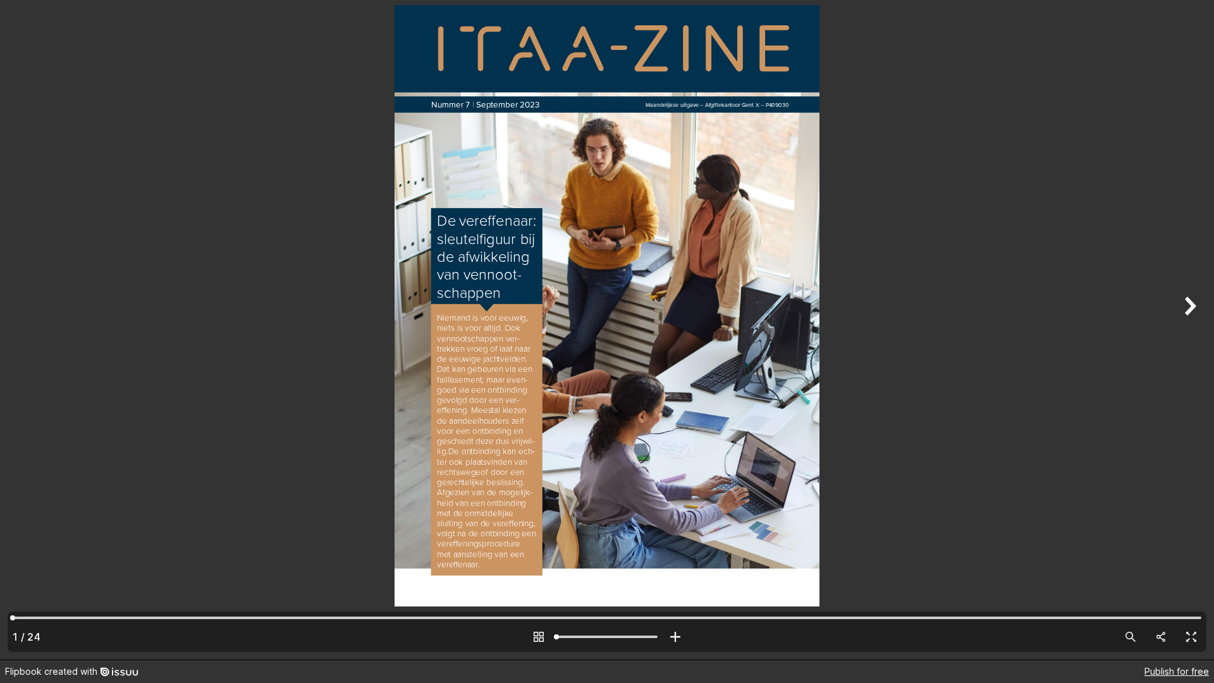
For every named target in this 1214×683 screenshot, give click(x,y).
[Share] (1161, 636)
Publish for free (1176, 671)
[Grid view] (538, 636)
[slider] (607, 637)
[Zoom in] (675, 636)
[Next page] (1188, 330)
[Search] (1130, 636)
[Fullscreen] (1191, 636)
